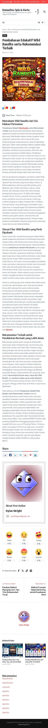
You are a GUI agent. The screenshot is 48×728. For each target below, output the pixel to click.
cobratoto (6, 687)
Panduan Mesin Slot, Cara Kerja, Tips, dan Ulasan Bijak (11, 661)
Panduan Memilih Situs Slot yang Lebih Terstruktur (34, 661)
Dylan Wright (14, 510)
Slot (9, 29)
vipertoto (5, 691)
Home (4, 29)
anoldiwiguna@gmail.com (20, 516)
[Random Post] (39, 22)
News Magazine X (24, 724)
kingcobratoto (7, 678)
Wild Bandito (24, 128)
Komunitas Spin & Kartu (15, 10)
